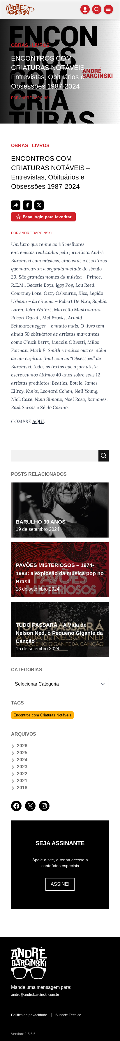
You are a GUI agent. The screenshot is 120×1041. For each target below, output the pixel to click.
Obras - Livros (30, 45)
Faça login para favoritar (47, 216)
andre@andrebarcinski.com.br (35, 995)
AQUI (38, 421)
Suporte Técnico (68, 1015)
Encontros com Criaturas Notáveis (42, 715)
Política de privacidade (29, 1015)
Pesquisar (103, 456)
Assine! (60, 884)
